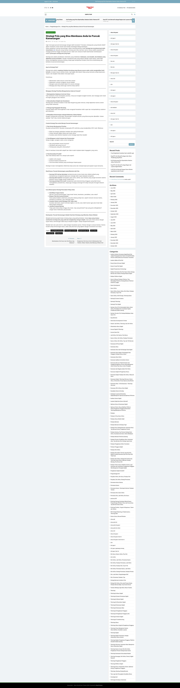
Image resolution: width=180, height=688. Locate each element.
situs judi (113, 519)
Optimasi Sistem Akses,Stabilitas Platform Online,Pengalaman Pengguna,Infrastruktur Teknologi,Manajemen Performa (121, 408)
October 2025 (114, 211)
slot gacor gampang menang (117, 548)
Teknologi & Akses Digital (117, 593)
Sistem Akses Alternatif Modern (118, 516)
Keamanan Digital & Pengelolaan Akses (120, 371)
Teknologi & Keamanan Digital (118, 605)
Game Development (115, 285)
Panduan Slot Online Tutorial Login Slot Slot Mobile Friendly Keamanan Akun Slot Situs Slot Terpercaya (122, 454)
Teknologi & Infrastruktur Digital (118, 602)
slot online (113, 557)
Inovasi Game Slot (115, 332)
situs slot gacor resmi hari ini (117, 539)
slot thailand (114, 107)
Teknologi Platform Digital (117, 663)
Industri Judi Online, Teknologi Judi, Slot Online (122, 323)
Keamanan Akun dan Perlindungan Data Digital (121, 349)
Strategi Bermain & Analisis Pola (118, 580)
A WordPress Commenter (117, 179)
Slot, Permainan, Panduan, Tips (118, 577)
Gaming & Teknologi (115, 301)
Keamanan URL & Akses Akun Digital (119, 388)
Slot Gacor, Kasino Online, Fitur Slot (119, 554)
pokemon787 (114, 498)
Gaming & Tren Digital (116, 304)
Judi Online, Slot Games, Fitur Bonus (119, 335)
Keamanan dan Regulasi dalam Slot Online (120, 369)
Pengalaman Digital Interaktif (117, 470)
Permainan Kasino (115, 485)
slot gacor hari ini (115, 44)
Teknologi (113, 590)
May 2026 (113, 190)
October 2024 (114, 246)
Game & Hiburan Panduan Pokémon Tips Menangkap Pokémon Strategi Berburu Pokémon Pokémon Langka (122, 281)
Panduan (113, 413)
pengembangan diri (83, 230)
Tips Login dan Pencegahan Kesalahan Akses (121, 674)
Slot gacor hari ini (115, 72)
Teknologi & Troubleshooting (117, 619)
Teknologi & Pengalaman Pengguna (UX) (120, 613)
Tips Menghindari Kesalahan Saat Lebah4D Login (122, 153)
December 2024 (114, 240)
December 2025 (114, 205)
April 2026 (113, 193)
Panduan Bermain (115, 422)
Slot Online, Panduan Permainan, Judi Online (121, 563)
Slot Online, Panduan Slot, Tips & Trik (119, 565)
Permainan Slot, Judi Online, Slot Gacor (120, 495)
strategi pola (59, 233)
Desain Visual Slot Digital (117, 266)
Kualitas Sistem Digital (116, 398)
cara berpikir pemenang (57, 230)
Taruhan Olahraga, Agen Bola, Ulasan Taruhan (121, 587)
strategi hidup (50, 233)
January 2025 (114, 237)
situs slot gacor (114, 49)
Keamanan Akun (114, 346)
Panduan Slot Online (115, 449)
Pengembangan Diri (50, 32)
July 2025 (113, 219)
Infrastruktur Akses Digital (117, 326)
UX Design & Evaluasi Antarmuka (118, 680)
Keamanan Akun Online (116, 357)
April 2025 (113, 228)
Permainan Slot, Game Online (117, 492)
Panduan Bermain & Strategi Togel (119, 424)
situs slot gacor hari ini (116, 536)
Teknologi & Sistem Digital (117, 616)
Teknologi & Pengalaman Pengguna (119, 610)
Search (112, 141)
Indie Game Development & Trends (119, 320)
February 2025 (114, 234)
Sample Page (88, 14)
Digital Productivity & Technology (118, 269)
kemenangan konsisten (71, 230)
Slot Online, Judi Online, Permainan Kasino (120, 560)
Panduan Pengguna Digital (117, 447)
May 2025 (113, 225)
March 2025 (113, 231)
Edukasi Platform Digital (116, 276)
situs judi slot (114, 522)
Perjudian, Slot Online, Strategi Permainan (120, 479)
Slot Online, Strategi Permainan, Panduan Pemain (122, 571)
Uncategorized (114, 677)
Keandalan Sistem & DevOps (117, 391)
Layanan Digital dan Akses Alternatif (119, 401)
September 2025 (114, 214)
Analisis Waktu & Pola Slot (117, 260)
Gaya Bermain (114, 317)
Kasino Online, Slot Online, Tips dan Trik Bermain (122, 341)
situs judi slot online (115, 528)
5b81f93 (49, 41)
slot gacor (113, 38)
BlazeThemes (99, 685)
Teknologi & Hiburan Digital (117, 599)
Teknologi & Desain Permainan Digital (119, 596)
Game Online (114, 288)
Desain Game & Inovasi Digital (118, 263)
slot (54, 50)
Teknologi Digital (115, 632)
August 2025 (114, 217)
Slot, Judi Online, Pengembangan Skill (119, 574)
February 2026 (114, 199)
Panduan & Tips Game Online (117, 416)
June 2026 (113, 188)
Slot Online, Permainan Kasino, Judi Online (120, 568)
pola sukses (94, 230)
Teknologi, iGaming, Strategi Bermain (119, 671)
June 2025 (113, 222)
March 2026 (113, 196)
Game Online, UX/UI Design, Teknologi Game (121, 295)
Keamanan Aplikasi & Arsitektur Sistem (120, 360)
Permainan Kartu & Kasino (117, 482)
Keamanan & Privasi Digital (117, 343)
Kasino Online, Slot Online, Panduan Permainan (122, 338)
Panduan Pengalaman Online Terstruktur (120, 444)
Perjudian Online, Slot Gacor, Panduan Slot (120, 476)
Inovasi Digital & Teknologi (117, 329)
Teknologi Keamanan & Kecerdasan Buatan (121, 653)
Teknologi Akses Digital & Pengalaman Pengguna (122, 625)
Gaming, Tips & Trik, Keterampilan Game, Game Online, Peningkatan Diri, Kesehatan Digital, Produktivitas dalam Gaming (122, 309)
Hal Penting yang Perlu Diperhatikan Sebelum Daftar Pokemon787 (56, 19)
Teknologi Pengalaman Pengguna (118, 661)
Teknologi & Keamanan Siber (117, 608)
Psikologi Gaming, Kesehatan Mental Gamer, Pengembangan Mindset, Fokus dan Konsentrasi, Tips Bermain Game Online (122, 503)
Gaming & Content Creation (117, 298)
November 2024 (114, 243)
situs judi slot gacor (115, 525)
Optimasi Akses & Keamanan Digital (119, 404)
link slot (112, 61)
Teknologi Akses (115, 622)
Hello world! (127, 179)
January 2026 (114, 202)
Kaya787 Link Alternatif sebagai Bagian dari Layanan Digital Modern (110, 1)
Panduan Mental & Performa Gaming (119, 436)
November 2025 (114, 208)
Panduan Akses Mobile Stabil (117, 419)
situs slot (113, 78)
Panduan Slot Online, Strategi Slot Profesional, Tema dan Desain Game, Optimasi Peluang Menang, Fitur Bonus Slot (121, 460)
